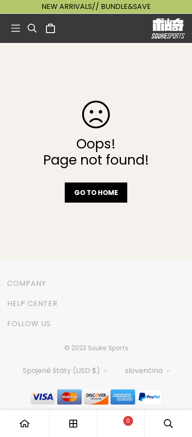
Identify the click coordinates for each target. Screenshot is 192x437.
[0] (120, 424)
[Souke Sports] (168, 28)
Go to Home (96, 192)
